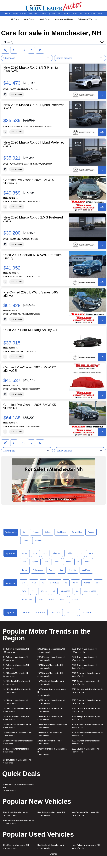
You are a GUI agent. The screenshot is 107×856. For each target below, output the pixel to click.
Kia (78, 562)
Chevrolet (57, 553)
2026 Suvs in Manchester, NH (16, 650)
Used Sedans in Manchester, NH (51, 846)
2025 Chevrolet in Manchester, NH (52, 726)
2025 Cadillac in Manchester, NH (17, 726)
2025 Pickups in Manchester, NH (86, 718)
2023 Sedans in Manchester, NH (51, 682)
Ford (80, 553)
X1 (33, 591)
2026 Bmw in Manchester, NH (84, 650)
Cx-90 (75, 583)
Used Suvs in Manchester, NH (16, 846)
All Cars (14, 19)
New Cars (29, 19)
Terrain (40, 600)
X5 (66, 583)
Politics (23, 13)
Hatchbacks (61, 532)
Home (8, 13)
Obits (59, 13)
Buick (91, 553)
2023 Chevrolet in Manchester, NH (86, 701)
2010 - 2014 (86, 612)
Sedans (48, 532)
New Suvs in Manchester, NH (15, 813)
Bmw (35, 553)
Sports (42, 13)
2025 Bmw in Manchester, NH (84, 658)
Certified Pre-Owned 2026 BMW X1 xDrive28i (29, 181)
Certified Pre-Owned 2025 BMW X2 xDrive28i (29, 369)
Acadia (62, 600)
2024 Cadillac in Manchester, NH (86, 709)
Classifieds (96, 13)
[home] (53, 5)
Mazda (24, 553)
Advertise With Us (87, 19)
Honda (68, 562)
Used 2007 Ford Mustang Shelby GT (30, 330)
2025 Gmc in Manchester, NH (50, 709)
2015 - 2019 (55, 612)
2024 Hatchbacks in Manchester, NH (87, 734)
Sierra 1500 (54, 583)
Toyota (24, 570)
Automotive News (63, 19)
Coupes (26, 540)
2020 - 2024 (40, 612)
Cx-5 (23, 583)
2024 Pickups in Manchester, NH (17, 709)
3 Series (87, 583)
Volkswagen (38, 570)
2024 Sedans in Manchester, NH (17, 690)
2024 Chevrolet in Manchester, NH (18, 742)
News (15, 13)
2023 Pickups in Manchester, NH (51, 701)
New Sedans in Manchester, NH (85, 813)
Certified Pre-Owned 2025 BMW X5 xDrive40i (29, 406)
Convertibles (77, 532)
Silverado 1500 (90, 591)
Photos (67, 13)
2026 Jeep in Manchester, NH (16, 750)
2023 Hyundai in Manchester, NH (86, 742)
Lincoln (56, 562)
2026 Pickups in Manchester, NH (51, 658)
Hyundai (35, 562)
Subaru (88, 562)
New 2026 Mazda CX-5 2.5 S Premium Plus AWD (31, 69)
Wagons (91, 532)
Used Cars (44, 19)
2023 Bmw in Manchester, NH (84, 666)
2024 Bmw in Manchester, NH (16, 674)
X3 (43, 583)
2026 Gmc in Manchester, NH (15, 658)
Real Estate (84, 13)
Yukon (51, 600)
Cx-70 (24, 591)
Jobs (74, 13)
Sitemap (53, 854)
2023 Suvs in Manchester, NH (50, 674)
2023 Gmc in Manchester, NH (50, 718)
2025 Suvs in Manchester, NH (16, 666)
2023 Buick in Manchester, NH (50, 742)
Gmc (45, 553)
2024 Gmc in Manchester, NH (15, 701)
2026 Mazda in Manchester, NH (51, 650)
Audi (46, 562)
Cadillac (70, 553)
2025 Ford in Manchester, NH (49, 734)
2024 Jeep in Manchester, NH (16, 718)
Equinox (75, 600)
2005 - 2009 (71, 612)
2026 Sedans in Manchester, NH (17, 682)
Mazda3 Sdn (27, 600)
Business (33, 13)
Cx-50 (33, 583)
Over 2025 (26, 612)
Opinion (51, 13)
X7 (54, 591)
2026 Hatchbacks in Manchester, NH (87, 690)
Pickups (36, 532)
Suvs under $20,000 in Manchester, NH (18, 788)
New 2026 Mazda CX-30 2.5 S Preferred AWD (33, 219)
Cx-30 (98, 583)
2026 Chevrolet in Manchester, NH (86, 674)
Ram (61, 570)
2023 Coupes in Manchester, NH (85, 750)
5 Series (44, 591)
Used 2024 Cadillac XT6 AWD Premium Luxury (32, 256)
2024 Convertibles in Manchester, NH (52, 752)
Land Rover (86, 570)
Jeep (24, 562)
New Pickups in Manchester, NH (51, 813)
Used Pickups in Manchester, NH (86, 846)
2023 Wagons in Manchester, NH (17, 761)
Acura (51, 570)
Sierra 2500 (65, 591)
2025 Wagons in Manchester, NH (17, 734)
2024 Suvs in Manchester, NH (50, 666)
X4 (77, 591)
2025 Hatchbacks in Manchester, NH (87, 726)
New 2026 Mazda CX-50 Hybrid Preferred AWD (34, 106)
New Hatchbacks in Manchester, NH (18, 822)
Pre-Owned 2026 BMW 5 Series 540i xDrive (30, 294)
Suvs (24, 532)
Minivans (38, 540)
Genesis (72, 570)
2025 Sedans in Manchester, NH (85, 682)
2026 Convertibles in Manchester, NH (52, 692)
